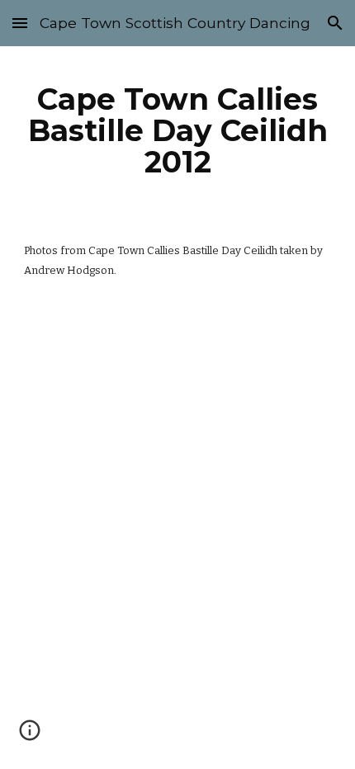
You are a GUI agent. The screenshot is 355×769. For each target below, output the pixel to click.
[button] (20, 22)
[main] (177, 130)
